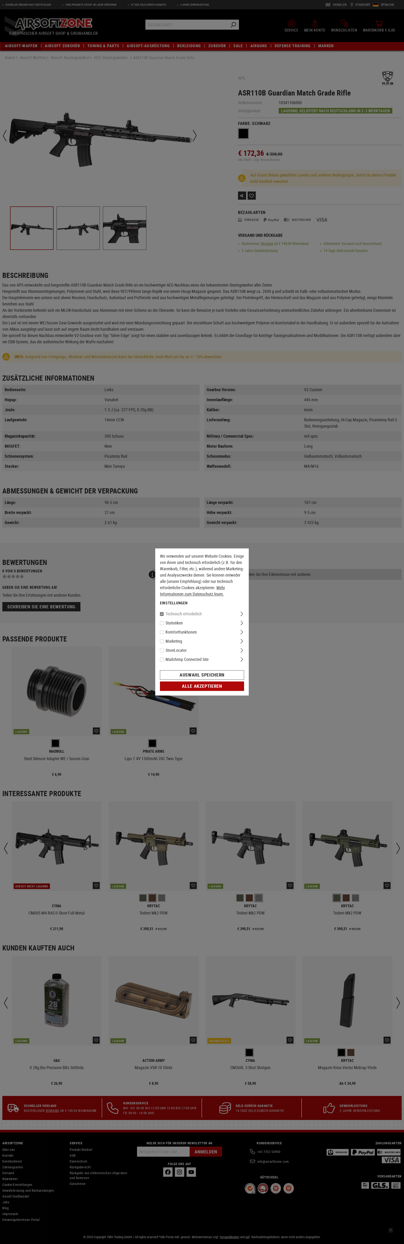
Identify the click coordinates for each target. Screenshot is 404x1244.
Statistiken (174, 623)
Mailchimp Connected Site (187, 659)
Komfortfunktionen (181, 632)
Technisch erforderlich (184, 614)
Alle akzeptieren (202, 686)
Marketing (174, 641)
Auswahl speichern (202, 675)
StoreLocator (176, 650)
